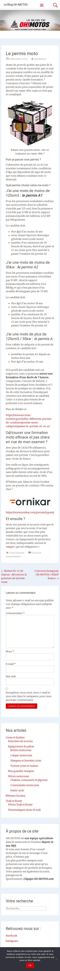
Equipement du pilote (21, 746)
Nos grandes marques (21, 771)
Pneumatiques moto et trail (24, 809)
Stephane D (40, 59)
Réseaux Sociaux (15, 795)
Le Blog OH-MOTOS (16, 4)
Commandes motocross (24, 785)
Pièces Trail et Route (20, 804)
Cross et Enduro (15, 737)
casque (10, 546)
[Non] (56, 959)
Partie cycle (17, 790)
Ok (30, 965)
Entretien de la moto (20, 741)
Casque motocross (21, 755)
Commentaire (15, 613)
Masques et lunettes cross (25, 760)
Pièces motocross (18, 776)
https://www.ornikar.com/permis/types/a (30, 512)
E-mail (11, 663)
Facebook (11, 935)
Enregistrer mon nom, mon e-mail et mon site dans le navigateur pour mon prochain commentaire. (29, 696)
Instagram (12, 940)
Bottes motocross (20, 750)
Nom (10, 651)
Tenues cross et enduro (24, 765)
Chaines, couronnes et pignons (29, 779)
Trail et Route (17, 552)
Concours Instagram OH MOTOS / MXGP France (46, 574)
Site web (11, 676)
